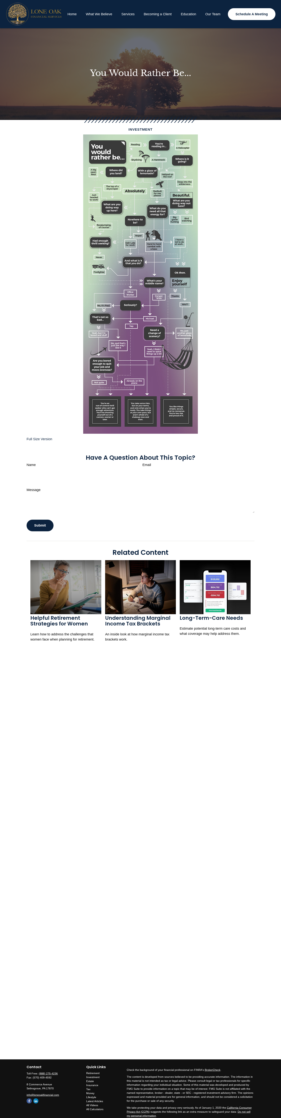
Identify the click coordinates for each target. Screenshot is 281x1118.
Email (146, 465)
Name (31, 465)
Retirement (93, 1073)
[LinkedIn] (35, 1100)
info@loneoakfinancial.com (43, 1094)
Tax (88, 1089)
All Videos (92, 1105)
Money (90, 1093)
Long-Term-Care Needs (211, 617)
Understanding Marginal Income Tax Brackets (138, 620)
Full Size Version (39, 439)
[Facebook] (29, 1100)
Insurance (92, 1085)
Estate (90, 1081)
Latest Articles (94, 1101)
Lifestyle (91, 1097)
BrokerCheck (212, 1069)
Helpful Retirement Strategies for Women (59, 620)
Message (34, 490)
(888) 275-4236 (48, 1073)
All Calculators (94, 1109)
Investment (93, 1077)
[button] (72, 14)
